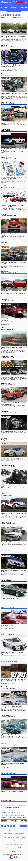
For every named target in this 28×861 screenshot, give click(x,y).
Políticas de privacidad (19, 833)
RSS (14, 840)
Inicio (2, 4)
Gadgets (19, 812)
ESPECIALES (14, 8)
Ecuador (21, 844)
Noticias (10, 4)
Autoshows (13, 812)
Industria (3, 815)
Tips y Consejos (17, 817)
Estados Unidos (7, 847)
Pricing (4, 837)
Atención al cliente (17, 830)
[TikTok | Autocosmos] (14, 826)
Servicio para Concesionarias (19, 837)
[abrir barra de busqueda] (14, 2)
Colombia (16, 844)
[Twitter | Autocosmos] (5, 826)
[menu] (26, 2)
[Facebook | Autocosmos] (2, 826)
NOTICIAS (4, 8)
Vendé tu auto (19, 1)
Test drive (9, 817)
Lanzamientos (9, 815)
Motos (16, 815)
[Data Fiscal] (11, 857)
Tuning (24, 817)
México (13, 847)
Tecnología (3, 817)
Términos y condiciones (8, 833)
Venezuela (14, 851)
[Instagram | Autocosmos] (11, 826)
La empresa (9, 830)
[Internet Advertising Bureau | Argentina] (16, 857)
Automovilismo (5, 810)
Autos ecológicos (5, 812)
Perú (18, 847)
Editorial (6, 4)
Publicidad (9, 837)
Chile (11, 844)
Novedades (21, 815)
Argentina (7, 844)
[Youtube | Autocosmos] (8, 826)
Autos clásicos (5, 22)
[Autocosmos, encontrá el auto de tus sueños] (6, 1)
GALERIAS (24, 8)
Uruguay (22, 847)
